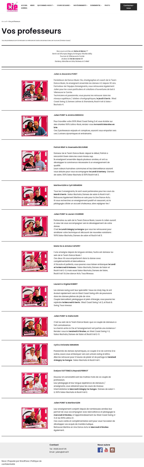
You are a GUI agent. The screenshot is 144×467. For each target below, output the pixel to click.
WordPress (24, 461)
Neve (4, 461)
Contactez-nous (129, 6)
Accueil (24, 5)
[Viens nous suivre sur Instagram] (112, 450)
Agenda (24, 8)
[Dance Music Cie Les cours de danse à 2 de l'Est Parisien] (12, 7)
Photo (107, 5)
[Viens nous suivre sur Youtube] (106, 450)
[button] (53, 5)
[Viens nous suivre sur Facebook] (100, 450)
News (32, 5)
